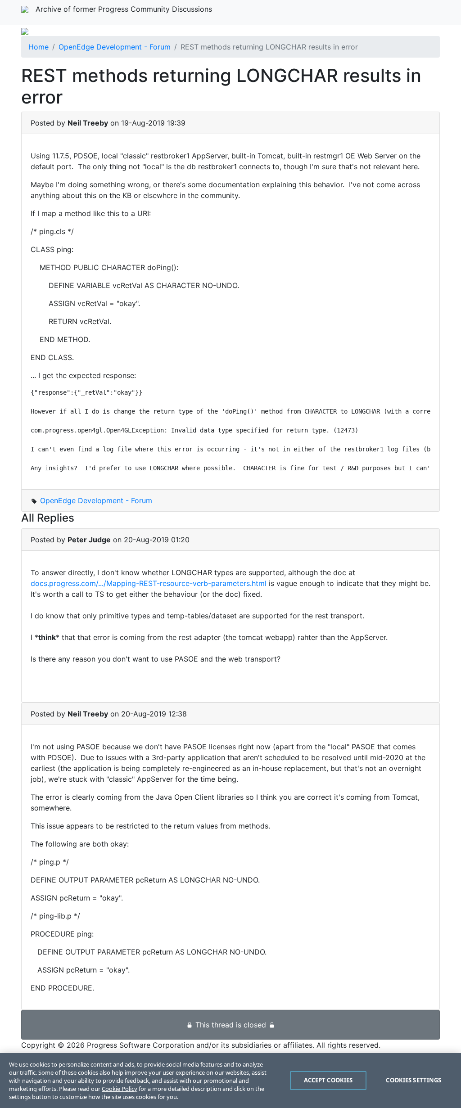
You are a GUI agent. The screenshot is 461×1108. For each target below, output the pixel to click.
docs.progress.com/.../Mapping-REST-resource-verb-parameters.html (149, 583)
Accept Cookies (328, 1080)
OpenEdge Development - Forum (115, 46)
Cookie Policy (119, 1089)
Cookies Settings (413, 1080)
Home (38, 46)
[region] (230, 1080)
